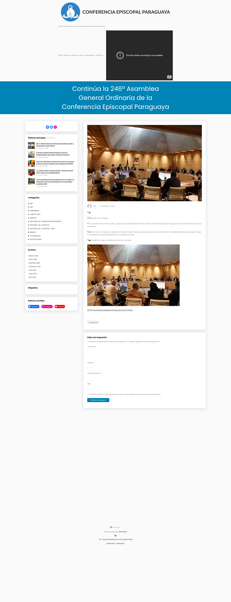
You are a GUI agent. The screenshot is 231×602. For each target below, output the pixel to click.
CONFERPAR (34, 211)
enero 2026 (33, 259)
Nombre (90, 363)
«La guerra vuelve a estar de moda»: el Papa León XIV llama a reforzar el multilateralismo (54, 172)
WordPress (123, 532)
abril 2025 (32, 277)
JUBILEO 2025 (35, 214)
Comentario (92, 346)
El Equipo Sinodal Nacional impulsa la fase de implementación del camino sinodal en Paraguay (52, 154)
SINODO (33, 232)
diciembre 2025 (34, 263)
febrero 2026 (33, 256)
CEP (31, 207)
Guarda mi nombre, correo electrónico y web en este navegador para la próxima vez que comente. (125, 394)
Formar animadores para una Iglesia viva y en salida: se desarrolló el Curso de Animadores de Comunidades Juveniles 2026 (55, 182)
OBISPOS (33, 218)
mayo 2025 (33, 274)
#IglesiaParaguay (112, 310)
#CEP (89, 310)
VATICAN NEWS (36, 239)
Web (89, 384)
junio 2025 (32, 270)
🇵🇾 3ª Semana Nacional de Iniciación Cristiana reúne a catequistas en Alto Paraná (54, 145)
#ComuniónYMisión (126, 310)
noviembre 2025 (35, 266)
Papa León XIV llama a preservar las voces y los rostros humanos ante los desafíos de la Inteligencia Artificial (55, 163)
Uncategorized (35, 236)
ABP (31, 203)
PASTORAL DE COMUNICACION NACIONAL (45, 221)
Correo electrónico (94, 373)
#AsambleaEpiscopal (98, 310)
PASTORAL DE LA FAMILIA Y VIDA (42, 229)
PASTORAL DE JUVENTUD (39, 225)
